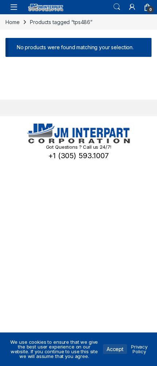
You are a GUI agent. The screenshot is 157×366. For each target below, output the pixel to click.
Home (12, 22)
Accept (115, 349)
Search (117, 7)
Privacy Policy (139, 349)
